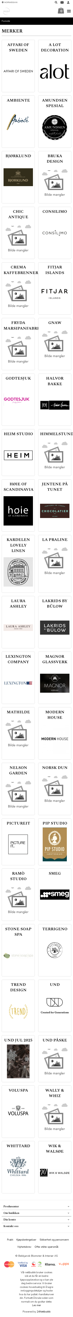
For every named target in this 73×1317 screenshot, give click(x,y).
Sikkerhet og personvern (54, 1239)
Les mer (36, 1305)
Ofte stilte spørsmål (46, 1247)
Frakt (10, 1239)
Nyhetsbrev (24, 1247)
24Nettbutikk (44, 1311)
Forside (6, 21)
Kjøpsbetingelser (26, 1239)
